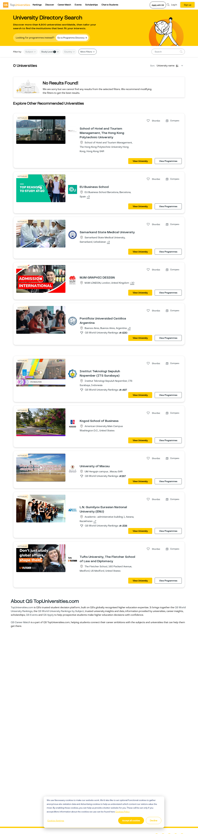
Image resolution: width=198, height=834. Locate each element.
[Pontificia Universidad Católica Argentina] (72, 320)
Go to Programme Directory (71, 37)
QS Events (32, 614)
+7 (94, 521)
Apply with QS (158, 5)
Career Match (64, 4)
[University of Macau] (72, 468)
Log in (174, 4)
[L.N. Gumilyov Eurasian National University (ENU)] (72, 509)
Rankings (37, 4)
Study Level (48, 51)
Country (68, 51)
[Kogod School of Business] (72, 423)
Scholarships (91, 4)
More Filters (86, 51)
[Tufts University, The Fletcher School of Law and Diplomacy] (72, 559)
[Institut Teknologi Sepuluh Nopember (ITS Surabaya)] (72, 373)
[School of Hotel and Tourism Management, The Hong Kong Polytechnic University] (72, 131)
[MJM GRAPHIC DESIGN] (72, 279)
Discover (49, 4)
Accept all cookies (131, 820)
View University (140, 161)
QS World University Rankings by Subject (61, 611)
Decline (153, 820)
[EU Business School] (72, 189)
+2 (108, 242)
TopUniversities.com (22, 607)
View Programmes (168, 161)
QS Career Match (20, 622)
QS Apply (48, 614)
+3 (88, 196)
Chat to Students (109, 4)
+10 (132, 283)
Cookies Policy (122, 811)
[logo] (16, 4)
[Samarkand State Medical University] (72, 234)
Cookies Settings (55, 820)
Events (78, 4)
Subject (29, 51)
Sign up (187, 4)
